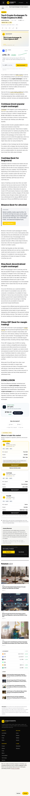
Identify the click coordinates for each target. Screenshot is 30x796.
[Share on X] (6, 28)
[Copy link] (13, 28)
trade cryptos (19, 75)
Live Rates (4, 733)
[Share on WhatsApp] (9, 28)
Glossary (18, 748)
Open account (15, 465)
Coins (17, 733)
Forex (3, 737)
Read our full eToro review (15, 468)
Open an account (21, 65)
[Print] (16, 28)
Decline (18, 793)
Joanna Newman (5, 20)
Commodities (4, 755)
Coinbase (3, 109)
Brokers (17, 735)
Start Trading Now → (9, 223)
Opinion (3, 760)
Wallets (17, 737)
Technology (4, 757)
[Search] (27, 2)
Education (18, 746)
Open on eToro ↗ (18, 413)
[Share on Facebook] (2, 28)
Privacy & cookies (15, 768)
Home (3, 7)
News (7, 7)
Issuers (17, 740)
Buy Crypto (8, 552)
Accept (25, 793)
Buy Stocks (21, 552)
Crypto (3, 746)
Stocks (3, 735)
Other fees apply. (23, 515)
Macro (3, 753)
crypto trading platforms (16, 92)
